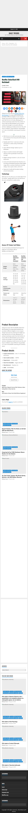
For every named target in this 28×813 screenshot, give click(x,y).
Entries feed (4, 789)
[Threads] (16, 111)
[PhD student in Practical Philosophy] (14, 734)
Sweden (20, 693)
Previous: (13, 387)
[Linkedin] (12, 108)
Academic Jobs (6, 691)
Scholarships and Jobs (13, 693)
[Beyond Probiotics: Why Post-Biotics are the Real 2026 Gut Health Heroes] (14, 419)
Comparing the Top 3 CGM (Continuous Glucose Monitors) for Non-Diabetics (13, 453)
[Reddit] (14, 108)
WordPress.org (5, 795)
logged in (10, 402)
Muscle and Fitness (7, 425)
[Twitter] (7, 108)
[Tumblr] (17, 108)
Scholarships (5, 693)
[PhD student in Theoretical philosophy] (14, 755)
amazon (3, 76)
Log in (3, 787)
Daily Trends (14, 33)
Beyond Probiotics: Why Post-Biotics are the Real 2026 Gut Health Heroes (14, 429)
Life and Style (14, 423)
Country (11, 691)
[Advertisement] (14, 14)
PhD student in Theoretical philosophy (11, 765)
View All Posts (14, 380)
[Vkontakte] (19, 108)
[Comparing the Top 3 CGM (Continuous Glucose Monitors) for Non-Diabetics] (14, 442)
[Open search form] (18, 38)
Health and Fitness (10, 76)
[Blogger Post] (9, 111)
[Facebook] (4, 108)
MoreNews (20, 810)
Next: (13, 392)
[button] (2, 38)
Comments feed (5, 792)
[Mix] (9, 108)
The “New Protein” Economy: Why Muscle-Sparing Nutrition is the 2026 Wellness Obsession (13, 476)
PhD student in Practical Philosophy (10, 743)
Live (25, 38)
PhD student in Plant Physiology (9, 721)
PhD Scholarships (17, 691)
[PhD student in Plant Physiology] (14, 712)
